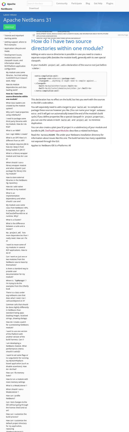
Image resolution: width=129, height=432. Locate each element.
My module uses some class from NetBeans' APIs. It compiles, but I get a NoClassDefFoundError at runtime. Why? (17, 210)
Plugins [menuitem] (109, 3)
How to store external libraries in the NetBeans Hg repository (16, 180)
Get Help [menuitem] (98, 3)
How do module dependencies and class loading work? (16, 87)
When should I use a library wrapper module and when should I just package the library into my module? (16, 168)
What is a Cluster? (13, 220)
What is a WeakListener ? (16, 385)
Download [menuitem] (34, 8)
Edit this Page (123, 35)
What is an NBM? (13, 130)
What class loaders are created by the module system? (15, 106)
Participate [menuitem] (76, 3)
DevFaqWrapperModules (57, 130)
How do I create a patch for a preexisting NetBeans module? (17, 325)
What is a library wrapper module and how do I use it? (17, 156)
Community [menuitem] (61, 3)
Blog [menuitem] (88, 3)
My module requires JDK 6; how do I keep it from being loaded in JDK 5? (17, 147)
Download (9, 27)
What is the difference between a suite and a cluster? (15, 226)
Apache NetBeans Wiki (44, 32)
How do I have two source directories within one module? (17, 96)
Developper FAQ (64, 32)
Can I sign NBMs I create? (16, 134)
